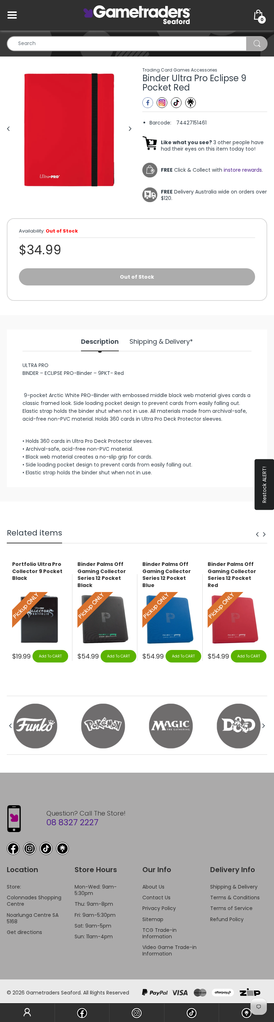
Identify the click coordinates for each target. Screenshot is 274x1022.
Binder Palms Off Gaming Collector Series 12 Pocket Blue (166, 575)
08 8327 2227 (72, 822)
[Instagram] (162, 102)
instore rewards (243, 169)
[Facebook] (147, 102)
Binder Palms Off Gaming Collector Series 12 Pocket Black (101, 575)
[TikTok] (46, 848)
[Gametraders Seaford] (137, 14)
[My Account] (27, 1012)
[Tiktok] (176, 102)
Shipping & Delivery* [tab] (161, 341)
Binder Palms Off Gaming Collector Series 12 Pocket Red (232, 575)
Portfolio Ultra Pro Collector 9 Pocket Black (37, 571)
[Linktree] (190, 102)
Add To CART (50, 656)
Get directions (24, 932)
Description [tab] (100, 341)
